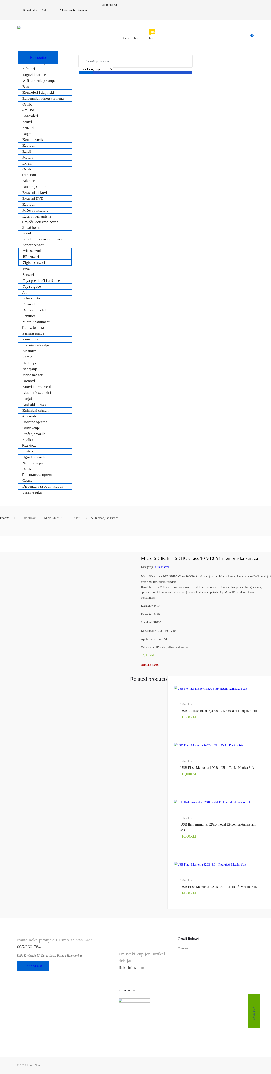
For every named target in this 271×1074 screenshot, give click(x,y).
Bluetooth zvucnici (36, 393)
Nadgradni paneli (35, 463)
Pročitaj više (183, 923)
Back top (254, 1013)
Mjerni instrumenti (36, 322)
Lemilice (29, 316)
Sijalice (28, 440)
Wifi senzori (32, 251)
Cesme (27, 480)
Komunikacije (33, 140)
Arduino (28, 110)
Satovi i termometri (36, 387)
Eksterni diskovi (34, 193)
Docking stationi (34, 187)
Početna (4, 518)
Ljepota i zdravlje (35, 345)
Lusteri (27, 451)
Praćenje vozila (34, 434)
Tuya (26, 269)
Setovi (27, 122)
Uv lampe (29, 363)
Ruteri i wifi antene (36, 216)
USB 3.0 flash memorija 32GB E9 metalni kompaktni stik (219, 711)
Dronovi (28, 381)
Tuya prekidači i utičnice (41, 281)
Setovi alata (31, 298)
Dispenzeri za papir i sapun (42, 486)
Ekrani (27, 163)
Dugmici (28, 134)
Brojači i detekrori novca (40, 222)
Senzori (28, 128)
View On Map (34, 965)
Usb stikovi (29, 518)
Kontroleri (30, 116)
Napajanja (30, 369)
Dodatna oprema (34, 422)
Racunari (29, 175)
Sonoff (27, 233)
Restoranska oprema (38, 475)
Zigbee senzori (34, 263)
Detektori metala (34, 310)
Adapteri (29, 181)
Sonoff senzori (34, 245)
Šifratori (28, 69)
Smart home (31, 227)
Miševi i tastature (35, 210)
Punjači (28, 399)
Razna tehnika (33, 327)
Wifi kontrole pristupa (39, 81)
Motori (27, 157)
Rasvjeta (29, 445)
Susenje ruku (32, 492)
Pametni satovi (33, 339)
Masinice (29, 351)
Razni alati (30, 304)
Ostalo (27, 104)
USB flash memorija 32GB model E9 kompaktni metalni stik (218, 827)
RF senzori (31, 257)
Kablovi (28, 146)
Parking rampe (33, 333)
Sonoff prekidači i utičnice (43, 239)
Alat (25, 292)
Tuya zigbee (32, 287)
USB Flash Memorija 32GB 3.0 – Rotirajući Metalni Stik (218, 886)
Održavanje (31, 428)
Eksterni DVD (32, 199)
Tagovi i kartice (34, 75)
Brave (26, 87)
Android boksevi (35, 405)
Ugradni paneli (33, 457)
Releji (26, 151)
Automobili (30, 416)
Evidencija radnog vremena (43, 98)
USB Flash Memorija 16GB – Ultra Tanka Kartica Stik (217, 767)
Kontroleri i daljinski (38, 93)
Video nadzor (32, 375)
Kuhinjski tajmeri (35, 411)
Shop (151, 36)
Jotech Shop (131, 38)
